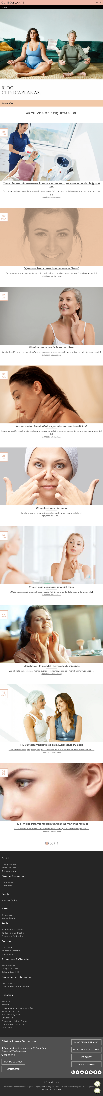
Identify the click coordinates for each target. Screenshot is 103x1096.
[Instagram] (77, 1072)
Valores (5, 1005)
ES (97, 2)
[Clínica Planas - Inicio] (13, 3)
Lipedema (7, 886)
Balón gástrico (9, 965)
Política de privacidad (50, 1087)
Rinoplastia (8, 915)
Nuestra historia (10, 1011)
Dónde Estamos (13, 1061)
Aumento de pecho (12, 929)
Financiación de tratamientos (17, 1008)
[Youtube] (82, 1072)
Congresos (7, 1018)
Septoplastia (8, 918)
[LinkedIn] (73, 1072)
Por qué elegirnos (11, 1014)
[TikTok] (95, 1072)
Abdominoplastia (11, 951)
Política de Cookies (69, 1087)
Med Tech (7, 1028)
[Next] (56, 843)
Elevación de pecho (12, 936)
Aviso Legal (35, 1087)
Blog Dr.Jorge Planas (86, 1049)
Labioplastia (8, 983)
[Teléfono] (99, 1072)
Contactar (13, 1069)
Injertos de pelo (10, 900)
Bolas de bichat (10, 868)
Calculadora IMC (10, 972)
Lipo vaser (7, 947)
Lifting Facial (9, 864)
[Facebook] (86, 1072)
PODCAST (86, 1057)
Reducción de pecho (13, 933)
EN (100, 2)
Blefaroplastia (9, 871)
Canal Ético (57, 1089)
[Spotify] (91, 1072)
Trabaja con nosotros (13, 1024)
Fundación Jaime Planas (15, 1021)
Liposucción (8, 954)
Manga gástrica (10, 969)
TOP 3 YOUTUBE (86, 1064)
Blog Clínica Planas (86, 1042)
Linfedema (7, 882)
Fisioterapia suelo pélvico (15, 987)
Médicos (6, 1001)
